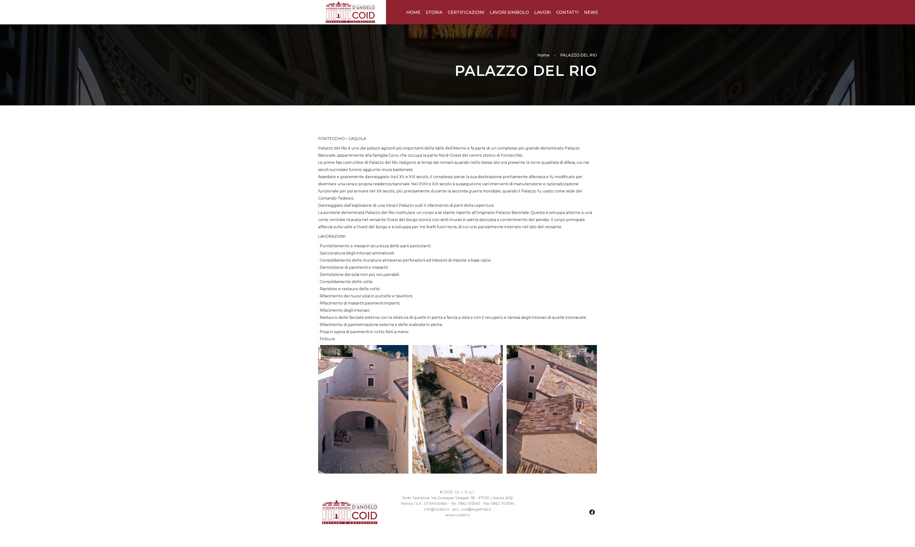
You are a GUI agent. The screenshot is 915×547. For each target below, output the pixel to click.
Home (543, 55)
